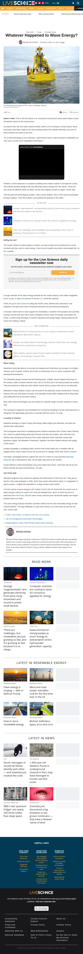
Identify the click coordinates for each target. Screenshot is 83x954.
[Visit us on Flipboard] (39, 3)
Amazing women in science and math (41, 867)
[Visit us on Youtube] (36, 3)
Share (8, 112)
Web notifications (39, 931)
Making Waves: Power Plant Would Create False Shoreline (29, 523)
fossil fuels (20, 495)
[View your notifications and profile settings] (73, 3)
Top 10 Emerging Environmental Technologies (24, 519)
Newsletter (75, 112)
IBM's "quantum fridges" (46, 14)
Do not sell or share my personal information (67, 937)
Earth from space (24, 861)
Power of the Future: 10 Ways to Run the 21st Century (27, 515)
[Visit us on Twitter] (29, 3)
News (63, 42)
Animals (10, 8)
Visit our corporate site (45, 902)
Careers (60, 931)
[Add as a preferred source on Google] (41, 908)
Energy (39, 32)
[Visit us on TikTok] (43, 3)
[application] (41, 162)
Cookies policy (63, 925)
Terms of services (32, 278)
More (69, 8)
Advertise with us (14, 931)
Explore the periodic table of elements (41, 874)
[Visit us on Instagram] (32, 3)
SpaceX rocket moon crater (22, 14)
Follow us (64, 112)
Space (61, 8)
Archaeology (21, 8)
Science (40, 8)
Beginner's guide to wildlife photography (59, 863)
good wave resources (20, 304)
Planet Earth (51, 8)
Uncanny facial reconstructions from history (41, 881)
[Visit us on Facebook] (25, 3)
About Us (60, 919)
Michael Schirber (32, 42)
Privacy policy (38, 925)
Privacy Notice (66, 278)
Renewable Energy (50, 32)
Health (31, 8)
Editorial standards (14, 935)
